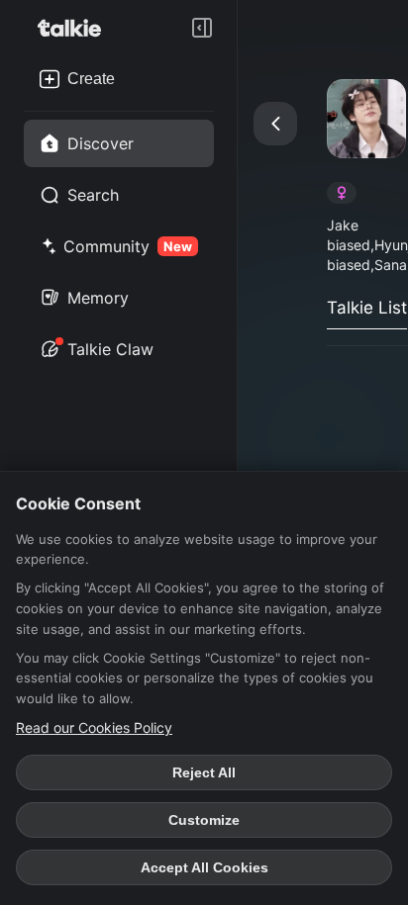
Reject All (204, 772)
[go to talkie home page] (75, 27)
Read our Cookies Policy (94, 727)
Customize (204, 820)
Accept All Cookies (204, 867)
